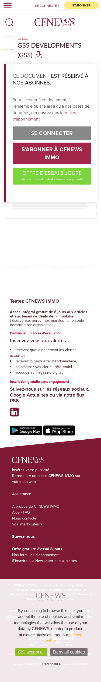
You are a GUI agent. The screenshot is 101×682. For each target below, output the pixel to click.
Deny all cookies (69, 652)
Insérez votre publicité (30, 469)
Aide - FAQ (21, 512)
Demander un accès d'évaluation (35, 333)
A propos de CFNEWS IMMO (36, 506)
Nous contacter (25, 518)
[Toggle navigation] (6, 5)
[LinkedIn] (16, 414)
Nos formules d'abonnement (36, 554)
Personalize (51, 664)
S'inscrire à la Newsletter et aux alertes (44, 560)
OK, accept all (31, 652)
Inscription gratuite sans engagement (39, 381)
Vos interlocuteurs (27, 524)
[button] (8, 20)
